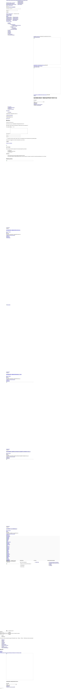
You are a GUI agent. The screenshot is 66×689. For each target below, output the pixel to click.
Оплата (50, 564)
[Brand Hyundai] (7, 547)
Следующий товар (36, 66)
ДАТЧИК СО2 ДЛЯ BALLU (11, 528)
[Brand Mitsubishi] (8, 544)
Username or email (9, 8)
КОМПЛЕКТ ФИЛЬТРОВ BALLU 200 (13, 374)
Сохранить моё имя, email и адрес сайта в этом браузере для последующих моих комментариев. (22, 138)
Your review (8, 133)
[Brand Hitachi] (7, 548)
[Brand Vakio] (7, 539)
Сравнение (35, 103)
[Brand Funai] (7, 552)
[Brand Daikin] (7, 554)
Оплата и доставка (11, 109)
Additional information (11, 107)
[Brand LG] (7, 545)
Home (34, 36)
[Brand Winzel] (7, 538)
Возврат (50, 563)
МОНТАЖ (37, 562)
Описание (9, 112)
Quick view (8, 381)
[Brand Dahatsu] (7, 555)
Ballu (7, 454)
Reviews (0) (9, 108)
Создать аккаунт (12, 6)
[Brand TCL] (7, 541)
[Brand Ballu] (7, 557)
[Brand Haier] (7, 550)
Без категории (37, 36)
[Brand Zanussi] (7, 537)
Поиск (9, 632)
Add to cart (35, 102)
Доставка (50, 565)
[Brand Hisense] (7, 549)
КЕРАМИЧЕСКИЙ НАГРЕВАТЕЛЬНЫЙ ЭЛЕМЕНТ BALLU (18, 451)
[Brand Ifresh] (7, 546)
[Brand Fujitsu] (7, 553)
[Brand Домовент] (8, 536)
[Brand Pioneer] (7, 542)
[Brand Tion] (7, 540)
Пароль (7, 10)
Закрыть (1, 651)
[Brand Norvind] (7, 543)
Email (7, 136)
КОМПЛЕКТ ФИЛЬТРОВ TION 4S (39, 65)
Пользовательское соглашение (53, 562)
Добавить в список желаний (38, 104)
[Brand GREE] (7, 551)
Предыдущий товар (37, 37)
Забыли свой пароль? (9, 13)
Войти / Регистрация (5, 647)
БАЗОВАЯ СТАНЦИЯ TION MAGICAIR (40, 94)
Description (9, 106)
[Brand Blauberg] (8, 556)
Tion (7, 232)
